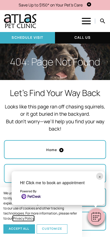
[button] (96, 216)
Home (51, 149)
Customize (52, 229)
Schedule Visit (27, 37)
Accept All (19, 229)
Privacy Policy (23, 218)
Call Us (82, 37)
